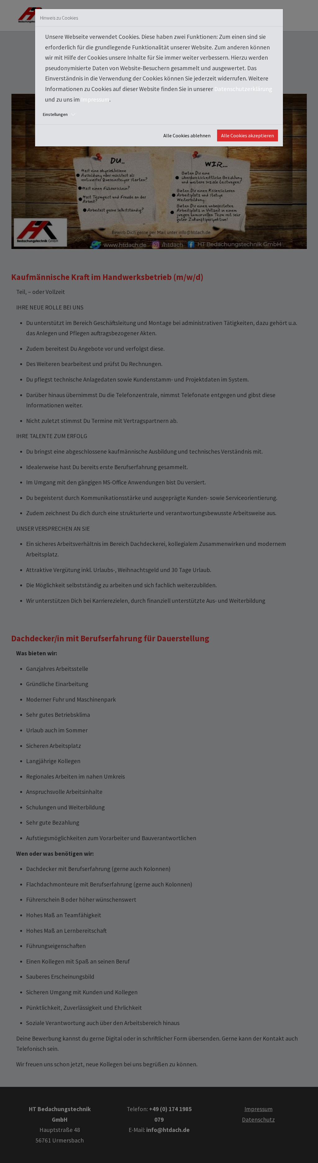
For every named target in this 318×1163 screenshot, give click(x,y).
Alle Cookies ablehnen (187, 135)
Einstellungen (55, 114)
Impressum (95, 99)
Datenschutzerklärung (243, 89)
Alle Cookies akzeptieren (247, 135)
